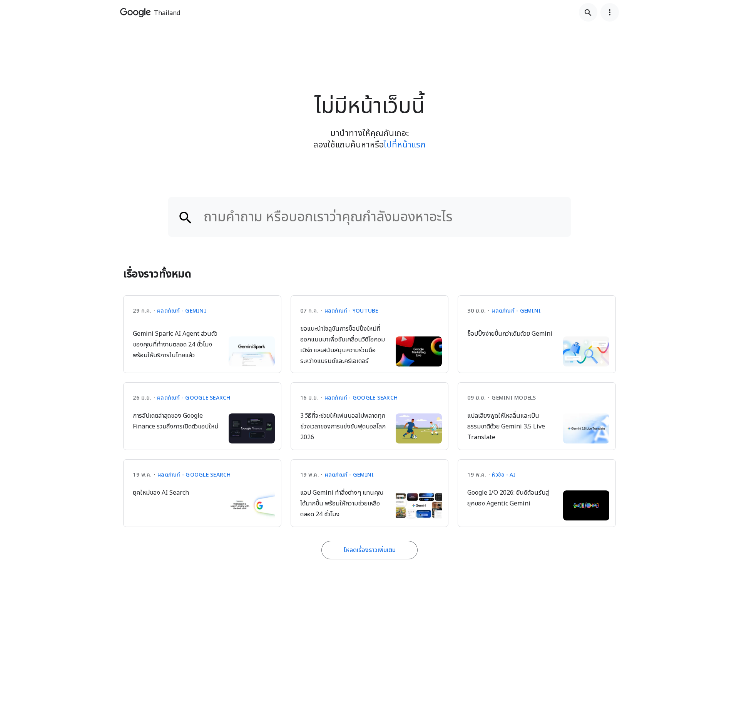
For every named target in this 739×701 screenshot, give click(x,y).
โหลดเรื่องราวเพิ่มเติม (369, 550)
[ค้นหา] (588, 12)
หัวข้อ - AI (503, 475)
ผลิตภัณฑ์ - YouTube (351, 311)
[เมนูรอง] (609, 12)
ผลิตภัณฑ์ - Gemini (181, 311)
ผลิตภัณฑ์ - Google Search (194, 398)
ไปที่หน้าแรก (405, 145)
